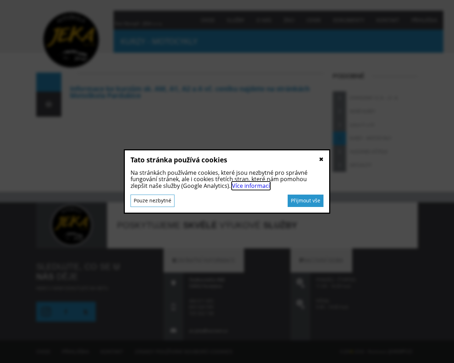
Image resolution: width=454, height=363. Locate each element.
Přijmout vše (305, 200)
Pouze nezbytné (152, 200)
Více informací (251, 186)
